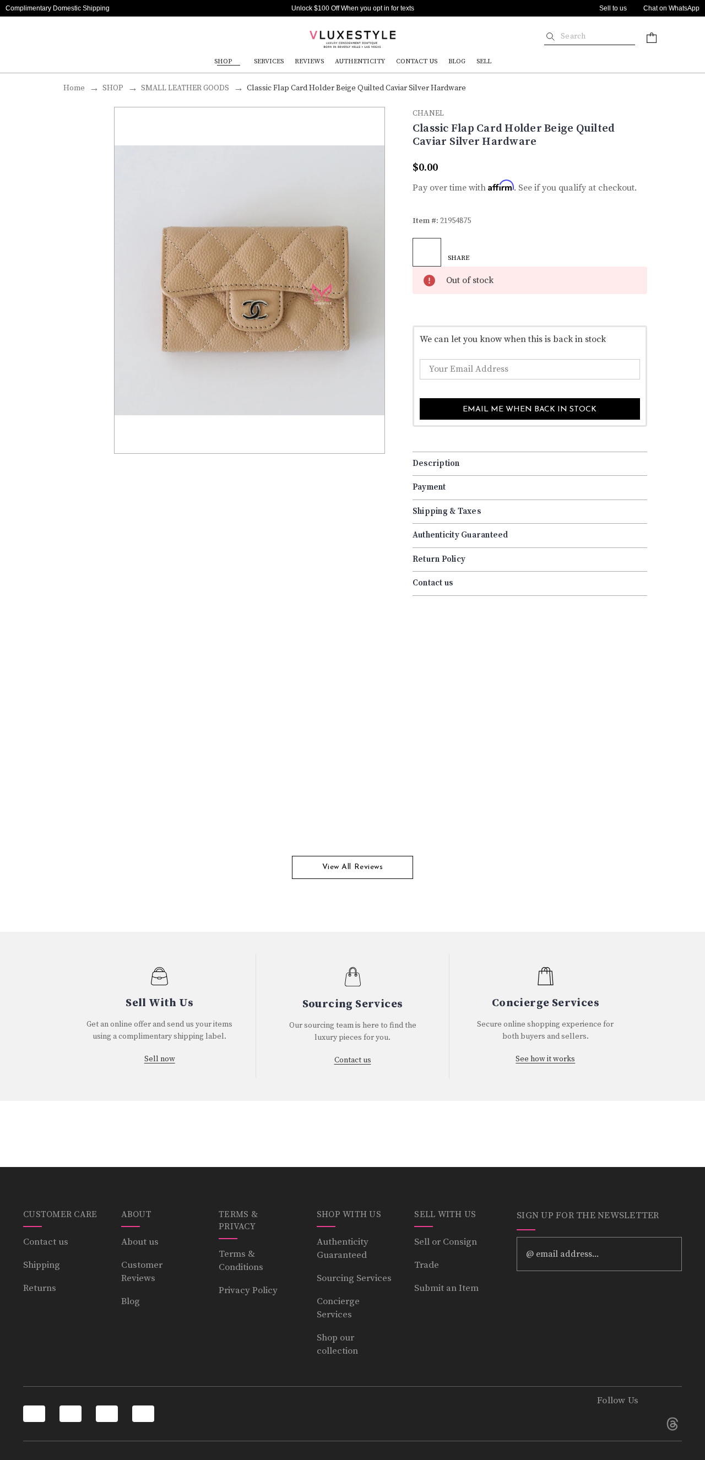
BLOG (456, 61)
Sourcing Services (354, 1278)
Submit (666, 1254)
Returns (39, 1288)
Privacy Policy (248, 1290)
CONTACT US (416, 61)
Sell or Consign (445, 1242)
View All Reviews (352, 867)
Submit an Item (446, 1288)
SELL (483, 61)
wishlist (427, 252)
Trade (426, 1265)
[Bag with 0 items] (651, 37)
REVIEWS (309, 61)
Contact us (45, 1242)
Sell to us (613, 8)
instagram (639, 1423)
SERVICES (269, 61)
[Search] (550, 36)
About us (140, 1242)
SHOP (223, 61)
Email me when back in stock (529, 409)
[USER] (678, 37)
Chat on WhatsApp (671, 8)
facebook (606, 1423)
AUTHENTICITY (360, 61)
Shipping (41, 1265)
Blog (130, 1301)
